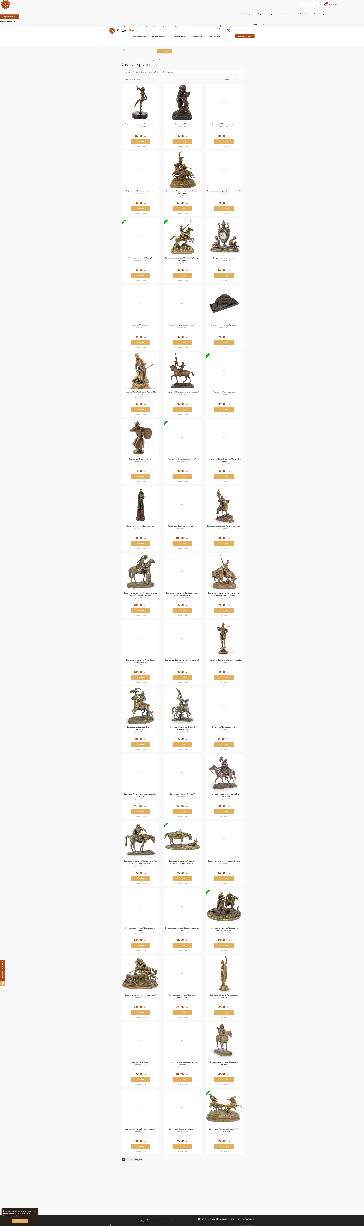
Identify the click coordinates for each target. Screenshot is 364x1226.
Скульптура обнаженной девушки (224, 325)
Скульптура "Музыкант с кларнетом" (140, 191)
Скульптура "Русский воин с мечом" (182, 459)
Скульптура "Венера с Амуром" (224, 727)
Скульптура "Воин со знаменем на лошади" (182, 392)
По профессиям (286, 14)
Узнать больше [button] (16, 1216)
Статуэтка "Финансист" (140, 325)
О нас (119, 27)
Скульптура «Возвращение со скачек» (182, 526)
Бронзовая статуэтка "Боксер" (140, 258)
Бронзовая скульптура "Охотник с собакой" (224, 191)
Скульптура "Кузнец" (140, 1062)
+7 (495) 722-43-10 (143, 1222)
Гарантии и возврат (181, 27)
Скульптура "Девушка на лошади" (182, 325)
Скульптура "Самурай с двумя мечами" (140, 1129)
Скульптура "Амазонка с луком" (224, 124)
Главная (112, 27)
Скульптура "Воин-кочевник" (140, 459)
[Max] (228, 32)
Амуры (127, 72)
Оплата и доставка (130, 27)
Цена (138, 79)
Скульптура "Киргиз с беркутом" (182, 794)
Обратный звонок (9, 17)
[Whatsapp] (224, 32)
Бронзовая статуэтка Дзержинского (140, 526)
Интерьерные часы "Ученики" (224, 258)
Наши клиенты (167, 27)
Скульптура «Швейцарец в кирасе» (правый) (182, 660)
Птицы (135, 72)
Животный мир (168, 72)
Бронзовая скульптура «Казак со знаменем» (224, 526)
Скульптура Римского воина (224, 392)
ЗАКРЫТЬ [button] (19, 1221)
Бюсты (143, 72)
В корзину (140, 141)
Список (236, 79)
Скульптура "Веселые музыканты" (182, 1129)
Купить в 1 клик (140, 146)
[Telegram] (225, 32)
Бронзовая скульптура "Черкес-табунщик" (224, 861)
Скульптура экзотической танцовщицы (140, 124)
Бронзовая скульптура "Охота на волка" (140, 995)
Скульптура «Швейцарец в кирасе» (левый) (224, 660)
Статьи (141, 27)
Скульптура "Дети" (182, 124)
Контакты (157, 27)
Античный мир (154, 72)
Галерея (226, 79)
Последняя (138, 1160)
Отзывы (148, 27)
